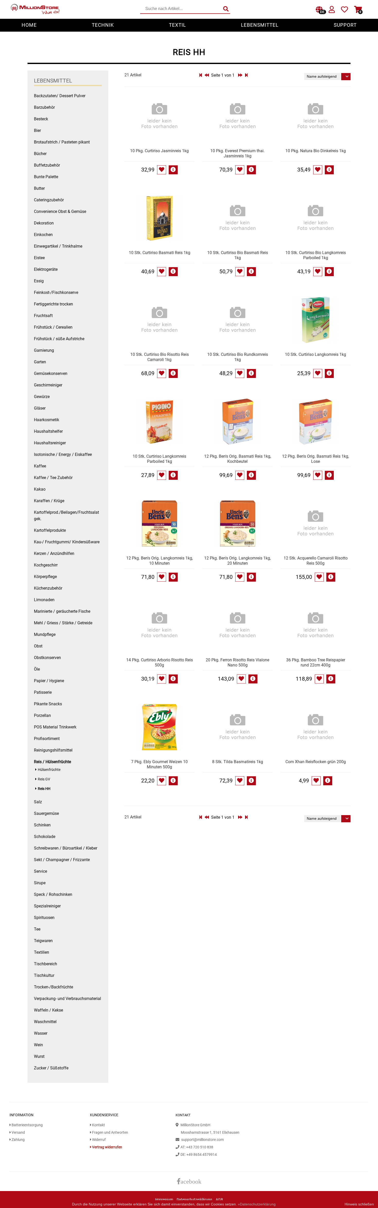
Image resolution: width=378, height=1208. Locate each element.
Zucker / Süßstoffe (51, 1068)
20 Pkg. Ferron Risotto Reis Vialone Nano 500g (237, 662)
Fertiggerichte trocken (53, 304)
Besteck (41, 118)
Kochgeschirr (46, 565)
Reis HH (44, 789)
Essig (39, 280)
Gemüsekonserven (50, 373)
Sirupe (40, 882)
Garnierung (44, 350)
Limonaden (44, 599)
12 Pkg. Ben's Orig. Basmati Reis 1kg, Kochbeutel (237, 459)
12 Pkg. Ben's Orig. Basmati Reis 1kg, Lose (315, 459)
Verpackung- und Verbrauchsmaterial (67, 998)
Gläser (40, 408)
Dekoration (44, 223)
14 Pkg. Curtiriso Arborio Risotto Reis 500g (159, 662)
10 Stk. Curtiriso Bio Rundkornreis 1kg (237, 357)
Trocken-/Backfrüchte (53, 987)
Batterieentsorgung (27, 1125)
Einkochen (43, 234)
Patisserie (43, 692)
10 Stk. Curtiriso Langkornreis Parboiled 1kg (159, 459)
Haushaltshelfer (48, 431)
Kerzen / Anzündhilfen (54, 553)
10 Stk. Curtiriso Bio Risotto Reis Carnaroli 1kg (159, 357)
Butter (39, 188)
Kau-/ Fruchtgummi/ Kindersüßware (67, 541)
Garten (40, 361)
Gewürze (42, 396)
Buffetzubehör (47, 165)
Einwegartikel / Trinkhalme (58, 246)
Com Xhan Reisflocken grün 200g (315, 761)
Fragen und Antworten (109, 1132)
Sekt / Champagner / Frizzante (62, 859)
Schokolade (44, 836)
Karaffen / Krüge (49, 500)
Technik (103, 25)
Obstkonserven (47, 657)
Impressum (164, 1199)
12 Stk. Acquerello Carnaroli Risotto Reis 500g (316, 561)
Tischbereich (45, 963)
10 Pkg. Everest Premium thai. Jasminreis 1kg (237, 153)
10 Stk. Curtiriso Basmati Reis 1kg (159, 252)
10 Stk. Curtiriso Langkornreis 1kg (315, 354)
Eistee (39, 257)
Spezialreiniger (47, 906)
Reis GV (44, 779)
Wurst (39, 1056)
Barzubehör (44, 107)
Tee (37, 929)
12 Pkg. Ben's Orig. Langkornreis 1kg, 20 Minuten (237, 561)
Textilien (41, 952)
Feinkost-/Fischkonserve (56, 292)
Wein (38, 1044)
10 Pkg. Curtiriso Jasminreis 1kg (159, 150)
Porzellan (42, 715)
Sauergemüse (46, 813)
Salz (38, 801)
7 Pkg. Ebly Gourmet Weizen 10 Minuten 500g (159, 764)
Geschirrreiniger (48, 385)
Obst (38, 646)
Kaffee (40, 466)
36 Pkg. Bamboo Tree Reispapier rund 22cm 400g (315, 662)
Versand (18, 1132)
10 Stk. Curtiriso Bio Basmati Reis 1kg (237, 255)
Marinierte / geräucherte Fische (62, 611)
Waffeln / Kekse (48, 1010)
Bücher (40, 153)
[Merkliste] (344, 10)
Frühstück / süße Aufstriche (59, 338)
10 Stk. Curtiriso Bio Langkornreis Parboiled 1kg (315, 255)
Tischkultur (44, 975)
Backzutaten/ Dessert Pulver (59, 95)
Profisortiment (47, 738)
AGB (219, 1199)
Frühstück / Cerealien (53, 327)
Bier (37, 130)
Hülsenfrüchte (49, 770)
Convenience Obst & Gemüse (60, 211)
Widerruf (98, 1140)
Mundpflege (45, 634)
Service (40, 871)
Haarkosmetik (46, 419)
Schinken (42, 825)
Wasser (40, 1033)
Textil (177, 25)
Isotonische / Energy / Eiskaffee (63, 454)
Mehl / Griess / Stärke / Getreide (63, 622)
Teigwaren (43, 940)
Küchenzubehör (48, 588)
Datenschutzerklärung (194, 1199)
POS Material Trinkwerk (55, 727)
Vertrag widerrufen (106, 1147)
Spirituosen (44, 917)
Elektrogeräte (46, 269)
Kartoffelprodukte (50, 530)
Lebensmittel (259, 25)
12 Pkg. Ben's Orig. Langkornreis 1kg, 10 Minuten (159, 561)
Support (345, 25)
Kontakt (98, 1125)
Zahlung (18, 1140)
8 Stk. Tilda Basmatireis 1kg (237, 761)
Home (29, 25)
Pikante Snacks (48, 703)
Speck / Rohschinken (53, 894)
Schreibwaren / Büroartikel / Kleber (65, 848)
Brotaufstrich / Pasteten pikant (62, 142)
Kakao (40, 489)
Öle (37, 669)
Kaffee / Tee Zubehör (53, 477)
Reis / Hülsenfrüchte (52, 761)
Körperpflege (45, 576)
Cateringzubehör (49, 199)
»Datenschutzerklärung (257, 1204)
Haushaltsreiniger (50, 442)
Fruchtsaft (43, 315)
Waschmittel (45, 1021)
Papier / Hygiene (49, 680)
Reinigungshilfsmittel (53, 750)
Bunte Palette (46, 176)
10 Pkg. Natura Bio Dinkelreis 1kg (315, 150)
